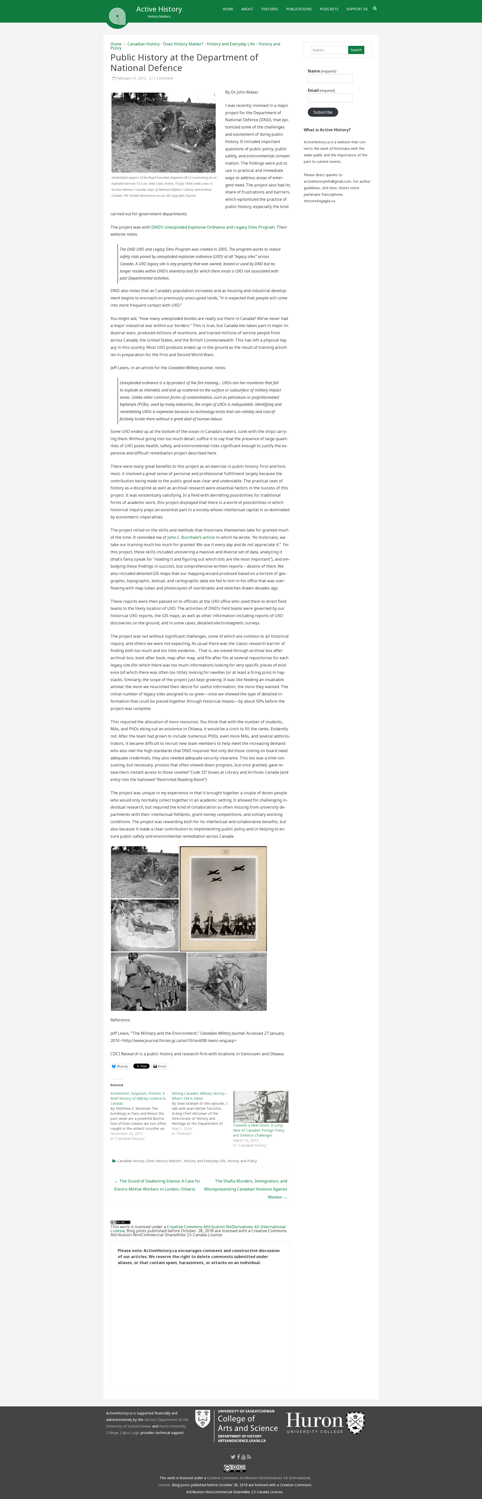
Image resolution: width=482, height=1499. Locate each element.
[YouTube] (243, 1456)
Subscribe (323, 112)
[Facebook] (238, 1456)
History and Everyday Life (231, 44)
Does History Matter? (183, 44)
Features (269, 9)
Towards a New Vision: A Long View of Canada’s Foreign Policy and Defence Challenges (258, 1130)
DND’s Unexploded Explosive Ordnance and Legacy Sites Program (213, 227)
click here (329, 187)
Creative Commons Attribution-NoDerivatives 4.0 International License (198, 1228)
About (247, 9)
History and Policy (242, 1160)
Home (228, 9)
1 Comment (163, 78)
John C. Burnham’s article (191, 537)
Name (322, 71)
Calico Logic (130, 1432)
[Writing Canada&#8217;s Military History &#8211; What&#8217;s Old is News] (202, 1113)
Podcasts (329, 9)
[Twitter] (233, 1456)
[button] (144, 872)
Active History (159, 8)
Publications (299, 9)
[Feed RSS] (249, 1456)
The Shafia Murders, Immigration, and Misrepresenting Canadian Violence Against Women (245, 1189)
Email (321, 90)
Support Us (357, 9)
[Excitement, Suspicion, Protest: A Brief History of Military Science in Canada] (141, 1116)
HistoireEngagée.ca (319, 201)
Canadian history (144, 44)
